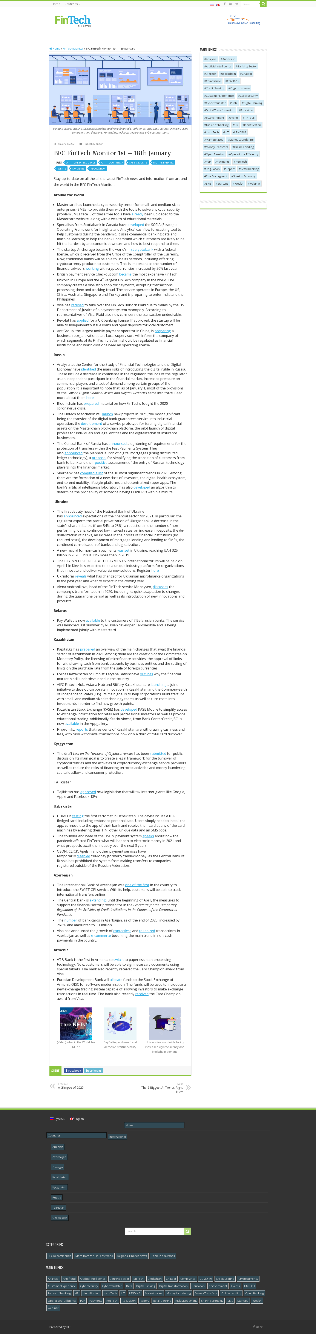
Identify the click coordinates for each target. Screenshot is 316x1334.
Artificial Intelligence (80, 162)
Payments (78, 168)
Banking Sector (247, 66)
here (90, 397)
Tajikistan (58, 1207)
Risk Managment (216, 176)
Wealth (239, 183)
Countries (71, 4)
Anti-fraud (228, 59)
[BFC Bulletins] (73, 21)
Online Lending (244, 147)
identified (88, 369)
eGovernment (215, 118)
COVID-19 (233, 81)
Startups (223, 183)
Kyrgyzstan (59, 1187)
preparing (163, 330)
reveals (80, 576)
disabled (83, 856)
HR (236, 125)
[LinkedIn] (230, 3)
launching (159, 684)
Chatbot (247, 74)
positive (101, 462)
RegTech (241, 161)
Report (230, 169)
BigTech (211, 74)
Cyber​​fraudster (216, 103)
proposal (99, 457)
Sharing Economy (244, 176)
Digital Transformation (220, 110)
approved (88, 791)
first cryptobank (140, 249)
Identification (252, 125)
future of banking (217, 125)
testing (78, 816)
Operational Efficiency (244, 154)
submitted (158, 753)
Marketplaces (214, 140)
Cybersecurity (138, 162)
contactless (122, 930)
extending (98, 900)
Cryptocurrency (112, 162)
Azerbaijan (59, 1157)
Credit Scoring (215, 88)
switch (119, 959)
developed (135, 224)
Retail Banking (250, 169)
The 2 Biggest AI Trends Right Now (162, 1088)
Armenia (57, 1147)
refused (77, 305)
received (142, 994)
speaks (148, 836)
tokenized (147, 930)
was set (123, 550)
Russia (56, 1197)
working (92, 268)
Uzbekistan (59, 1218)
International (117, 1137)
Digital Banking (163, 162)
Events (61, 168)
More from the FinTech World (94, 1256)
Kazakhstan (59, 1177)
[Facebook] (224, 3)
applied (83, 320)
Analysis (211, 59)
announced (118, 443)
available (93, 620)
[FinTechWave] (237, 3)
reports (82, 729)
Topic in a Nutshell (163, 1256)
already (137, 214)
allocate (116, 979)
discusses (160, 586)
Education (246, 110)
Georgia (57, 1167)
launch (107, 414)
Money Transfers (217, 147)
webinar (255, 183)
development (91, 423)
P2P (208, 161)
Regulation (98, 168)
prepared (91, 403)
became (125, 274)
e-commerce (101, 935)
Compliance (213, 81)
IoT (227, 132)
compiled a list (91, 473)
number (70, 920)
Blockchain (229, 74)
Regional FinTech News (132, 1256)
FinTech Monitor (73, 48)
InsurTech (212, 132)
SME (209, 183)
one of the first (137, 885)
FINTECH (250, 118)
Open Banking (215, 154)
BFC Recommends (59, 1256)
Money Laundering (241, 140)
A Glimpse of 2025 (71, 1086)
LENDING (240, 132)
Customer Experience (220, 96)
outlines (146, 674)
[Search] (263, 4)
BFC (68, 1327)
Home (56, 4)
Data (235, 103)
